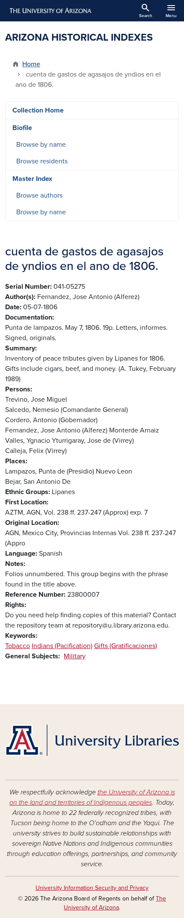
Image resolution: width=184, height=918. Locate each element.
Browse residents (42, 161)
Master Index (32, 179)
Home (31, 64)
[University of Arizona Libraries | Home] (92, 740)
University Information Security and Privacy (92, 887)
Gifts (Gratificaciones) (125, 646)
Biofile (22, 128)
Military (75, 656)
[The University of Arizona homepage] (50, 10)
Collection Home (38, 110)
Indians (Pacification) (62, 646)
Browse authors (39, 195)
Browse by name (41, 144)
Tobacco (17, 646)
